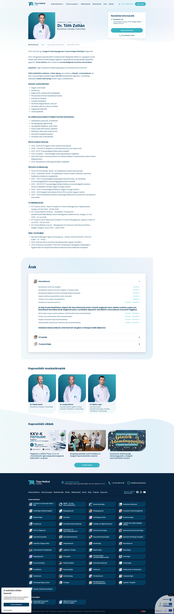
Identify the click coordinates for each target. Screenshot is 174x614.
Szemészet (37, 576)
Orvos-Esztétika (39, 563)
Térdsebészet (98, 576)
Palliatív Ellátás (68, 563)
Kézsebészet (44, 281)
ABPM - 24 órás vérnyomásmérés (69, 504)
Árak (105, 4)
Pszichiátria (37, 569)
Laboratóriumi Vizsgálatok (42, 550)
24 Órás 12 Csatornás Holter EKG (43, 504)
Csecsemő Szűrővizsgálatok (133, 511)
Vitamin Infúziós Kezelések (42, 589)
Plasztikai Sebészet (100, 563)
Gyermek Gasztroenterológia (133, 530)
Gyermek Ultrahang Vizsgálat (133, 537)
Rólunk (111, 4)
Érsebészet (37, 524)
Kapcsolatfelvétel (127, 30)
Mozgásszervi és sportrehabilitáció (99, 582)
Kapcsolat (140, 4)
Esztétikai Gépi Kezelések (72, 524)
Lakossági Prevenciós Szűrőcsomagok (40, 602)
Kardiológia (97, 543)
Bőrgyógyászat (98, 511)
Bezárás (171, 595)
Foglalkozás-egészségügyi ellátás (132, 524)
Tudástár (96, 492)
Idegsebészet (68, 543)
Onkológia (126, 556)
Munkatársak (97, 4)
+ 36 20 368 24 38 (118, 483)
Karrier (84, 492)
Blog (89, 492)
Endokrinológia (128, 517)
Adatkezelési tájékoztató (75, 611)
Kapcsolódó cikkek (73, 45)
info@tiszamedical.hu (138, 483)
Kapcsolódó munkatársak (55, 45)
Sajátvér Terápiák (129, 582)
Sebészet (96, 569)
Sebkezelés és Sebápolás (132, 569)
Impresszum (53, 611)
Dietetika (66, 517)
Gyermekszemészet (70, 537)
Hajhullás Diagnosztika (41, 543)
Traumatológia (44, 344)
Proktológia (127, 563)
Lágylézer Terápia (69, 550)
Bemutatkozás (33, 45)
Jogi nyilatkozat (62, 611)
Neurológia (127, 550)
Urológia (66, 582)
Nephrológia (97, 550)
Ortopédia (42, 337)
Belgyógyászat (68, 511)
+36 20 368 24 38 (126, 4)
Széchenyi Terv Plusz (99, 611)
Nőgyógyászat (38, 556)
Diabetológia (37, 517)
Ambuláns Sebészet (130, 504)
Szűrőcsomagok (71, 4)
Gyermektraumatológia (101, 537)
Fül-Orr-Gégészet (39, 530)
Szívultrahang (68, 576)
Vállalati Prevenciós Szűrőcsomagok (70, 602)
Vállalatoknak (85, 4)
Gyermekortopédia (39, 537)
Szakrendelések (56, 4)
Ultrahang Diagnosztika (41, 582)
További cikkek (87, 465)
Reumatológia (68, 569)
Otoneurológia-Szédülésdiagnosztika (101, 556)
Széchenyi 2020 (88, 611)
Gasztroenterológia (100, 530)
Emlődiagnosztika (99, 517)
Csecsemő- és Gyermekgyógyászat (70, 530)
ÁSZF (47, 611)
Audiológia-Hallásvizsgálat (42, 511)
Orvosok (69, 22)
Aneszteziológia (99, 504)
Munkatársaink (61, 22)
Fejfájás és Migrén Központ (102, 524)
